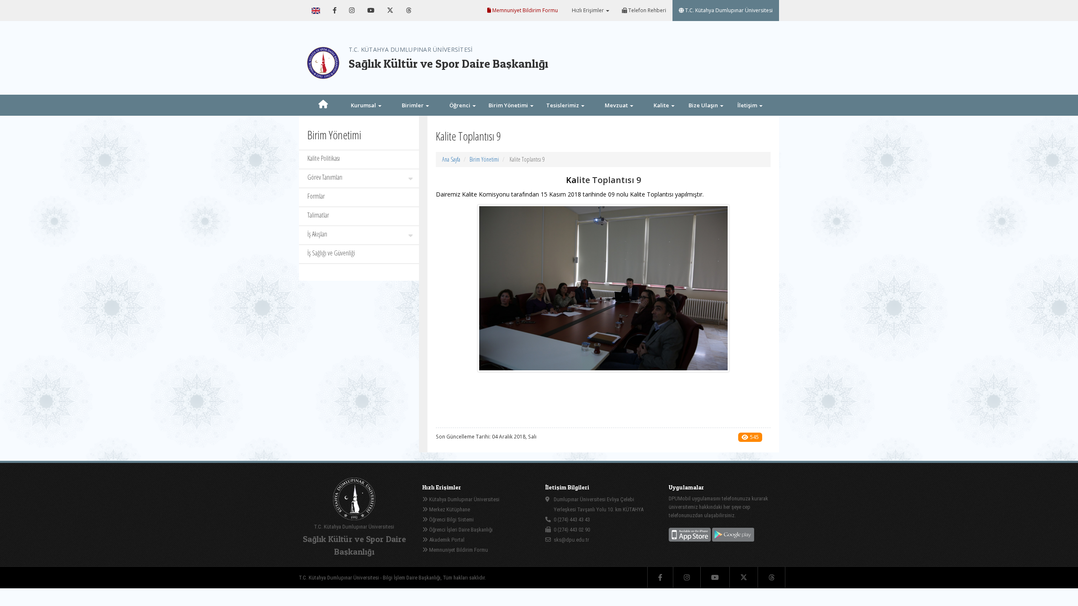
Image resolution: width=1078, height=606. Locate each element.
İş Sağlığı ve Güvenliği (331, 253)
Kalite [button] (662, 105)
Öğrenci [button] (460, 105)
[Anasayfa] (323, 105)
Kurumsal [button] (364, 105)
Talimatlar (318, 215)
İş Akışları (317, 234)
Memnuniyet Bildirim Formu (524, 10)
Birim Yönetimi (484, 159)
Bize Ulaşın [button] (703, 105)
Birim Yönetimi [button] (508, 105)
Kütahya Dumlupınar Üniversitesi (463, 499)
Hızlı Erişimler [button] (588, 10)
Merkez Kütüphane (449, 509)
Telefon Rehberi (646, 10)
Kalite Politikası (323, 158)
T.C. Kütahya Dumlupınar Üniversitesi (728, 10)
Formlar (316, 196)
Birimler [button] (413, 105)
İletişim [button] (747, 105)
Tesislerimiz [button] (563, 105)
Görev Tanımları (324, 177)
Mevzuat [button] (617, 105)
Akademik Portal (446, 540)
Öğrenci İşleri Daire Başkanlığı (460, 529)
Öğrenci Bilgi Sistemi (451, 519)
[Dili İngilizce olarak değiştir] (315, 10)
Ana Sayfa (451, 159)
